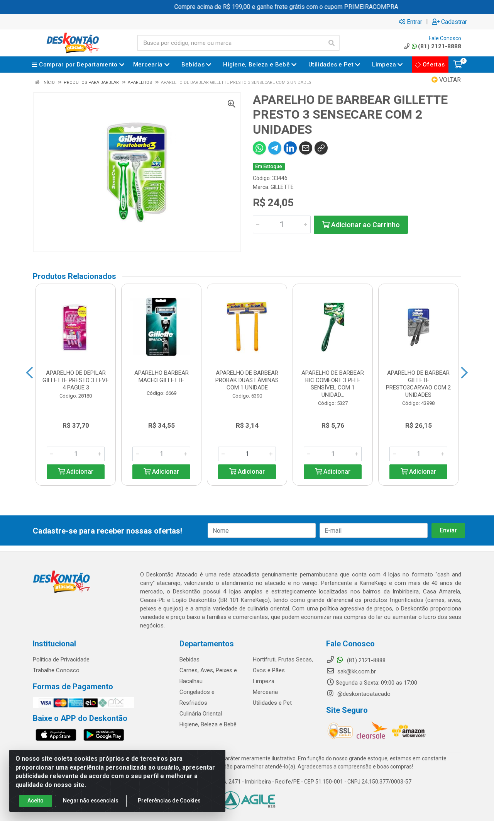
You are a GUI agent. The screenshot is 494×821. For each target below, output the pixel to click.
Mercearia (265, 691)
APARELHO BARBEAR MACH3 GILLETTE (161, 376)
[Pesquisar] (331, 43)
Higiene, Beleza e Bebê (208, 724)
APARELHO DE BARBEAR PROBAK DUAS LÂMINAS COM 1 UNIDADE (247, 380)
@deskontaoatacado (363, 693)
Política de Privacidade (61, 659)
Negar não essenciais (90, 800)
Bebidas (189, 659)
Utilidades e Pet (272, 702)
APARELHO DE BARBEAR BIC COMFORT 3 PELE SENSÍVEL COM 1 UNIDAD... (332, 383)
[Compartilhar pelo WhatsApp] (259, 148)
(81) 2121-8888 (439, 46)
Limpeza (263, 681)
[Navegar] (29, 372)
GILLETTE (282, 187)
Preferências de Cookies (169, 800)
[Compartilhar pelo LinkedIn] (290, 148)
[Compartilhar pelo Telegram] (274, 148)
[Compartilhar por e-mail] (305, 148)
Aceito (35, 800)
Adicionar (79, 471)
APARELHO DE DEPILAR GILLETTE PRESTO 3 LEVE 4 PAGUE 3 (75, 380)
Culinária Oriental (200, 713)
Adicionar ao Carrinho (365, 225)
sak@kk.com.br (356, 671)
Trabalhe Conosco (56, 670)
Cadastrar (454, 22)
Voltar (449, 79)
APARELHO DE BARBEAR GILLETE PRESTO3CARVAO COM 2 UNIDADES (418, 383)
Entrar (414, 22)
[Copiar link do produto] (321, 148)
